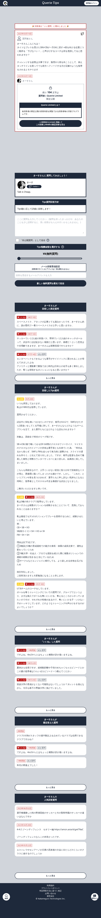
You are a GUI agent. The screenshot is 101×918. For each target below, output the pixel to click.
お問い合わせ (50, 893)
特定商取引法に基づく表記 (50, 890)
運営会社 (50, 896)
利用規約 (50, 885)
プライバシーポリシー (50, 888)
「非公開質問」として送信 (32, 240)
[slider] (19, 258)
